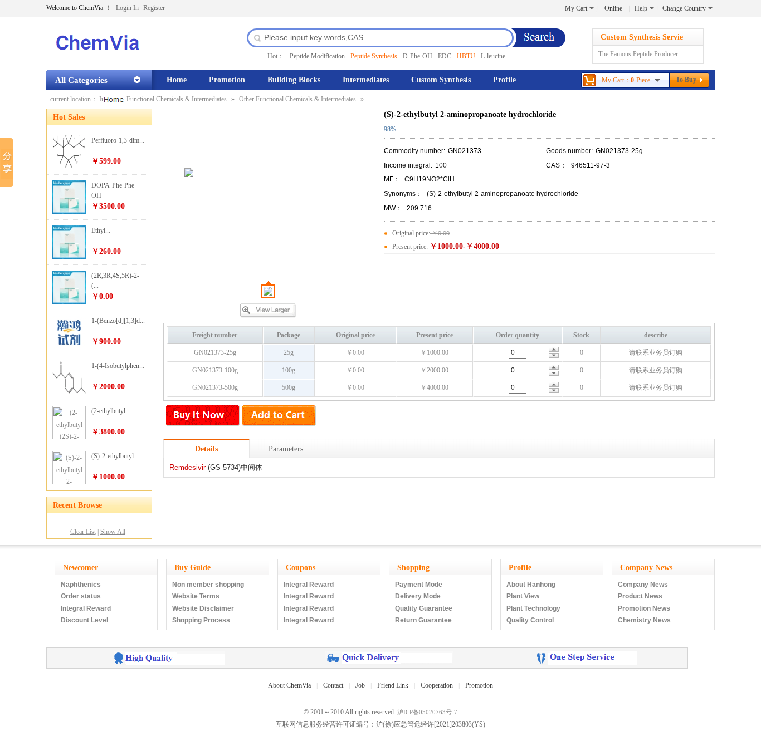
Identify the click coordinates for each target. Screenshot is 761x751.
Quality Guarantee (423, 608)
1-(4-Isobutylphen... (117, 366)
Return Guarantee (423, 620)
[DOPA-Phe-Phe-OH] (69, 211)
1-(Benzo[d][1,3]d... (118, 321)
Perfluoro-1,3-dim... (117, 140)
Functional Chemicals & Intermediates (176, 99)
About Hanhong (530, 584)
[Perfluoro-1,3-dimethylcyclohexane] (69, 166)
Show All (112, 532)
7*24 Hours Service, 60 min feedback (587, 658)
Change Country (684, 8)
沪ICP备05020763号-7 (427, 712)
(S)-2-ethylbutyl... (115, 456)
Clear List (83, 532)
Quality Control (530, 620)
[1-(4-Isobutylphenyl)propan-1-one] (69, 392)
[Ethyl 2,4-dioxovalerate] (69, 257)
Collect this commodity (682, 418)
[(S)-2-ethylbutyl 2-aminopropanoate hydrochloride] (69, 482)
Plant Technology (533, 608)
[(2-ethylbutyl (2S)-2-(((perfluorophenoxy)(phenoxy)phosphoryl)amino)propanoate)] (69, 437)
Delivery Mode (418, 596)
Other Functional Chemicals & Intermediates (297, 99)
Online (613, 8)
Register (154, 8)
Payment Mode (418, 584)
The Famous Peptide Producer (638, 54)
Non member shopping (208, 584)
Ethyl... (100, 230)
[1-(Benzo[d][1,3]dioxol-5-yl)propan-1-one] (69, 347)
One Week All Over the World (389, 658)
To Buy (686, 80)
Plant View (522, 596)
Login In (127, 8)
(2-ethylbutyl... (110, 411)
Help (641, 8)
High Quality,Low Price (169, 658)
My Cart (576, 8)
